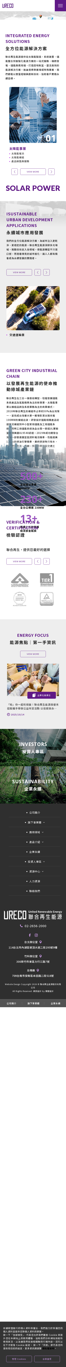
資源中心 (34, 871)
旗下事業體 (34, 822)
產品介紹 (34, 842)
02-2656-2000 (35, 925)
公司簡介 (34, 812)
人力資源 (34, 881)
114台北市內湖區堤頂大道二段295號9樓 (33, 947)
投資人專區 (34, 861)
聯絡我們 (34, 891)
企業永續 (34, 852)
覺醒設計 (49, 991)
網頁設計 (37, 991)
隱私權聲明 (48, 1348)
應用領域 (34, 832)
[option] (33, 125)
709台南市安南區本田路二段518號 (33, 976)
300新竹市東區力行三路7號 (33, 961)
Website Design (12, 984)
